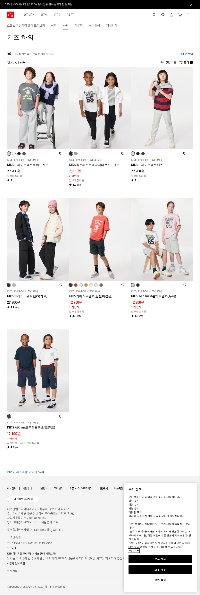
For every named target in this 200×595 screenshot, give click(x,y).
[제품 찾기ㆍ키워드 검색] (188, 15)
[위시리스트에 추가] (60, 153)
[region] (160, 537)
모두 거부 (160, 569)
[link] (100, 4)
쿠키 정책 (134, 550)
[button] (188, 25)
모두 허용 (160, 559)
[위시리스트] (163, 15)
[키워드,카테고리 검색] (154, 15)
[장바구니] (180, 15)
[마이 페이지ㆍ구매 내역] (171, 15)
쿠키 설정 (160, 580)
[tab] (29, 15)
